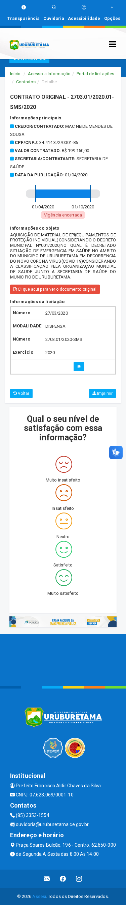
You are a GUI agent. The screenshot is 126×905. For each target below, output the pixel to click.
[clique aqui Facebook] (63, 879)
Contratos (26, 81)
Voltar (23, 393)
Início (15, 73)
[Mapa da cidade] (63, 659)
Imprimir (104, 393)
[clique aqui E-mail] (47, 879)
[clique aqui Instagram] (79, 879)
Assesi (39, 896)
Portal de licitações (95, 73)
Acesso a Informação (49, 73)
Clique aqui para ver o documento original (56, 289)
